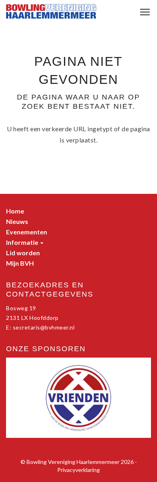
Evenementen (26, 232)
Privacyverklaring (78, 469)
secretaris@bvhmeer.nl (44, 327)
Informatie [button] (22, 242)
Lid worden (23, 252)
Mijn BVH (20, 263)
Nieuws (17, 221)
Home (15, 211)
